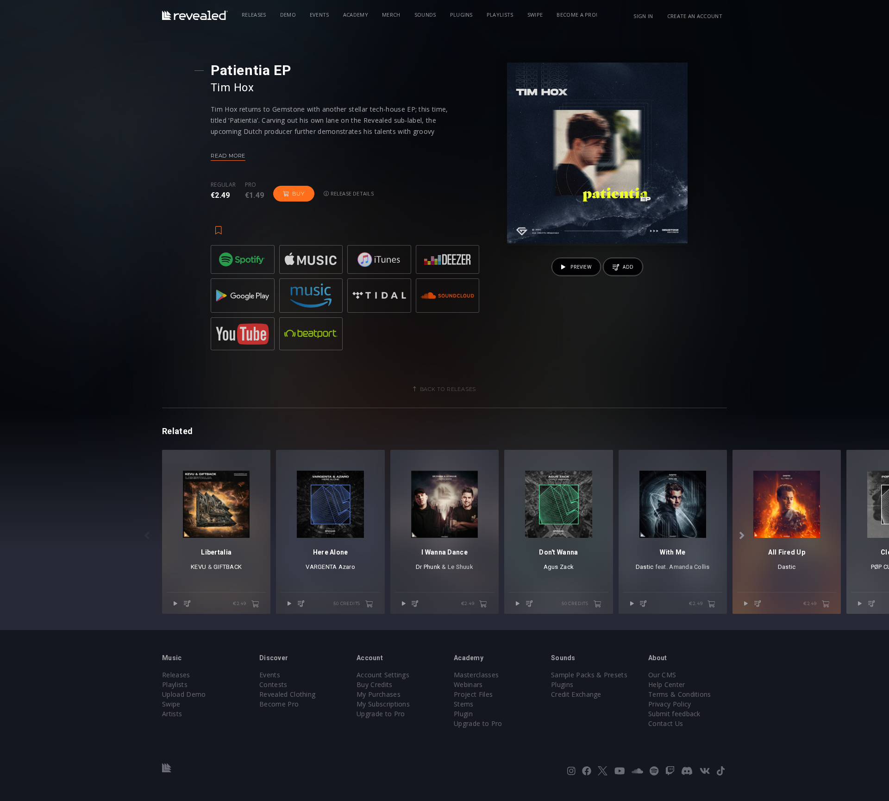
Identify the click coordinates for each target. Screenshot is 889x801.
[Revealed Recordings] (195, 15)
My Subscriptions (383, 704)
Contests (273, 684)
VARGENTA (321, 566)
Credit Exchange (576, 694)
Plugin (463, 713)
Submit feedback (674, 713)
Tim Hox (232, 87)
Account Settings (383, 674)
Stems (464, 704)
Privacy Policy (669, 704)
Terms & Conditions (679, 694)
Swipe (535, 14)
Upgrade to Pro (381, 713)
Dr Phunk (428, 566)
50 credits (347, 603)
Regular (223, 185)
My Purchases (379, 694)
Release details (351, 193)
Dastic (645, 566)
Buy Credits (375, 684)
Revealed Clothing (287, 694)
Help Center (666, 684)
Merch (391, 14)
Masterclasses (476, 674)
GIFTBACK (227, 566)
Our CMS (662, 674)
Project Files (473, 694)
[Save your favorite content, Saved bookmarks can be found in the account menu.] (218, 225)
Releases (254, 14)
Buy (298, 193)
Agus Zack (559, 566)
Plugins (461, 14)
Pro (251, 185)
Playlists (500, 14)
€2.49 (240, 603)
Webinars (468, 684)
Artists (172, 713)
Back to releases (448, 389)
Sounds (425, 14)
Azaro (346, 566)
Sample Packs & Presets (589, 674)
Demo (288, 14)
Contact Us (665, 723)
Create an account (694, 16)
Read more (228, 155)
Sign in (643, 16)
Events (319, 14)
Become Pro (279, 704)
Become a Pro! (577, 14)
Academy (355, 14)
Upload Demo (184, 694)
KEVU (198, 566)
